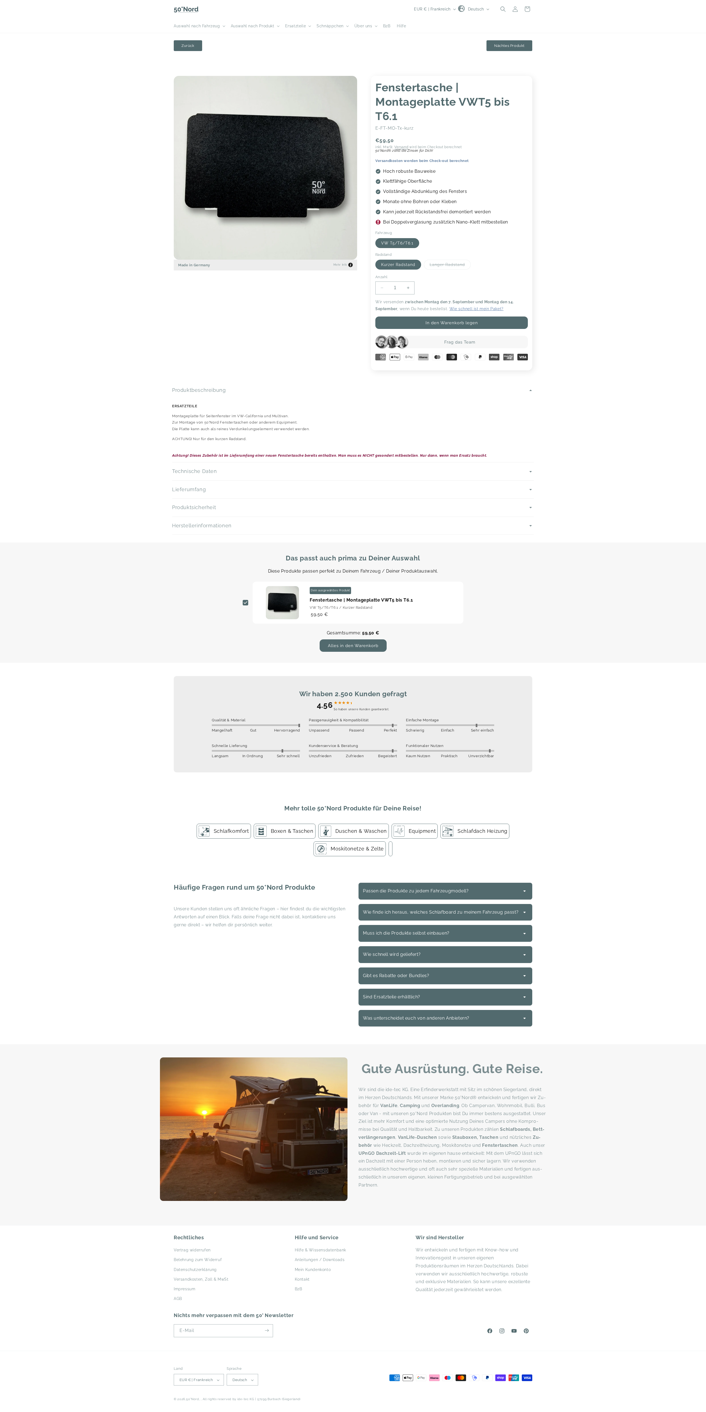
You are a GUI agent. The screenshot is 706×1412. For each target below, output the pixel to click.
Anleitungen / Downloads (320, 1260)
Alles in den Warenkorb (353, 645)
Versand (401, 147)
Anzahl (381, 277)
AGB (178, 1298)
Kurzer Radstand (398, 264)
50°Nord (192, 1399)
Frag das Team (459, 342)
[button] (199, 26)
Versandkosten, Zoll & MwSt (201, 1279)
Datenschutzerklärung (195, 1269)
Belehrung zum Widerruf (198, 1260)
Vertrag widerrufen (192, 1250)
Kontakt (302, 1279)
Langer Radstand (450, 266)
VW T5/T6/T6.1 (397, 243)
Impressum (184, 1289)
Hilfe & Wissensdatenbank (320, 1250)
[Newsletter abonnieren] (267, 1330)
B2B (298, 1289)
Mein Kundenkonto (313, 1269)
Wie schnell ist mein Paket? (477, 309)
